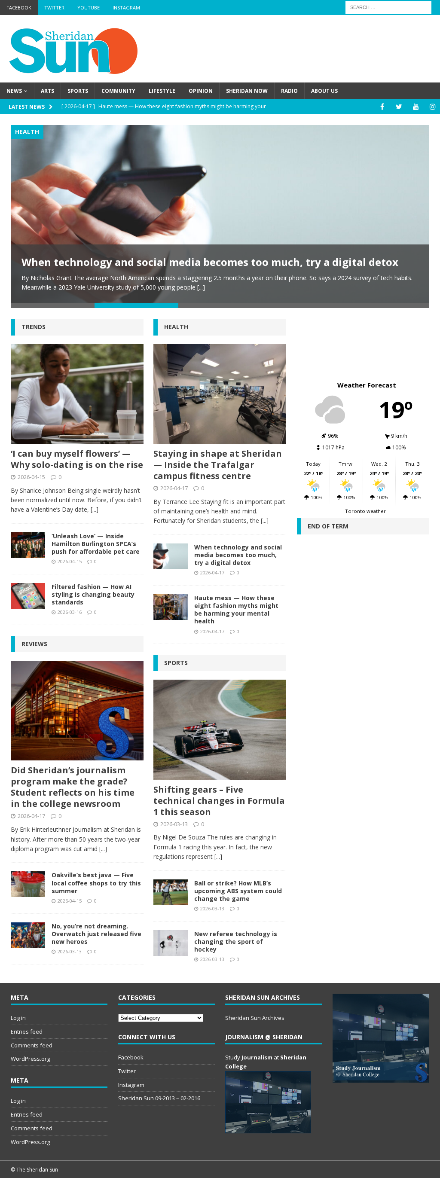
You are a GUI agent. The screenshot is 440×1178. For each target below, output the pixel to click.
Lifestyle (162, 91)
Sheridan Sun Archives (254, 1018)
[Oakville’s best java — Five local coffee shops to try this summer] (28, 884)
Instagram (126, 7)
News (14, 91)
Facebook (18, 7)
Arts (47, 91)
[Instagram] (432, 106)
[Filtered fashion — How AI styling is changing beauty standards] (28, 596)
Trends (33, 327)
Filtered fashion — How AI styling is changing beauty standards (93, 594)
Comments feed (31, 1045)
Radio (289, 91)
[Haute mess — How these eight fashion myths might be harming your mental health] (170, 607)
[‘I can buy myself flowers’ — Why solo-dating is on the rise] (77, 394)
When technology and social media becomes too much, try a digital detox (209, 262)
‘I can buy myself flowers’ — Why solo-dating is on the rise (77, 459)
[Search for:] (388, 7)
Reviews (34, 644)
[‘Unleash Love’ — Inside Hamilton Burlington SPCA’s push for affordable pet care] (28, 545)
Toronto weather (365, 511)
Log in (18, 1018)
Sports (77, 91)
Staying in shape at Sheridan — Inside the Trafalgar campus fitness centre (217, 465)
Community (118, 91)
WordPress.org (30, 1058)
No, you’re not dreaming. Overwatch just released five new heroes (96, 934)
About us (324, 91)
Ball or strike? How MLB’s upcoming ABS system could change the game (238, 891)
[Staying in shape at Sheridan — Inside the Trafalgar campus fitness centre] (219, 394)
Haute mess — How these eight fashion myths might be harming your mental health (236, 610)
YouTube (88, 7)
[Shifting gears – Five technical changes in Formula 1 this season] (219, 729)
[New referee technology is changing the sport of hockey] (170, 943)
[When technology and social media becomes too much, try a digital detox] (220, 214)
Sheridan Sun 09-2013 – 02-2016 (159, 1098)
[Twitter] (398, 106)
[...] (201, 287)
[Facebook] (382, 106)
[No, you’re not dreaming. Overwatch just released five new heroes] (28, 935)
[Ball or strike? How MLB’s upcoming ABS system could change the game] (170, 892)
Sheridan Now (247, 91)
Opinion (201, 91)
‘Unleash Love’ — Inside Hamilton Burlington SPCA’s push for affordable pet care (96, 543)
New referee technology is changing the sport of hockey (235, 941)
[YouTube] (415, 106)
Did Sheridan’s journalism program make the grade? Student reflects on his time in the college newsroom (72, 786)
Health (176, 327)
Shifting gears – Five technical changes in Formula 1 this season (219, 801)
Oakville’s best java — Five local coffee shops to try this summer (96, 882)
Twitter (54, 7)
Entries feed (27, 1031)
